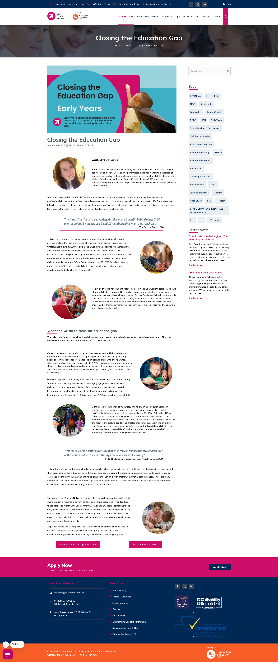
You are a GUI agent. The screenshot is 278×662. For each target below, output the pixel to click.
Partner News (197, 184)
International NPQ (199, 152)
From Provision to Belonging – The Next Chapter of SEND (208, 238)
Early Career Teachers (201, 144)
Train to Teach (126, 16)
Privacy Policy (119, 590)
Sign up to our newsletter (125, 628)
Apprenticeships (184, 16)
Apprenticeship (55, 145)
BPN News (195, 96)
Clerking (218, 192)
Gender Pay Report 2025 (125, 634)
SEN (204, 120)
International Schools (201, 160)
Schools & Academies (147, 16)
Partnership (196, 168)
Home (118, 45)
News (128, 45)
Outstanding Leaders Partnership (129, 621)
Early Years (167, 16)
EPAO (193, 120)
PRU (209, 200)
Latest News (118, 615)
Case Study (196, 200)
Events (213, 184)
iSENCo (218, 152)
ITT (201, 220)
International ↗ (203, 16)
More (217, 16)
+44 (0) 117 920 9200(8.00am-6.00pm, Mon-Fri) (66, 602)
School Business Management (205, 128)
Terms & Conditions (122, 596)
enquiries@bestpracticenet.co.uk (70, 592)
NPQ (192, 104)
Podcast (221, 200)
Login (228, 4)
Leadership (195, 112)
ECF (192, 220)
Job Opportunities (199, 192)
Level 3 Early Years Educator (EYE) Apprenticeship (207, 210)
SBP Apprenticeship (200, 136)
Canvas (116, 609)
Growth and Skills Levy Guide (205, 272)
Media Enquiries (120, 602)
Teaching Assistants (200, 176)
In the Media (212, 96)
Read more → (195, 265)
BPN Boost (214, 220)
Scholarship (206, 104)
